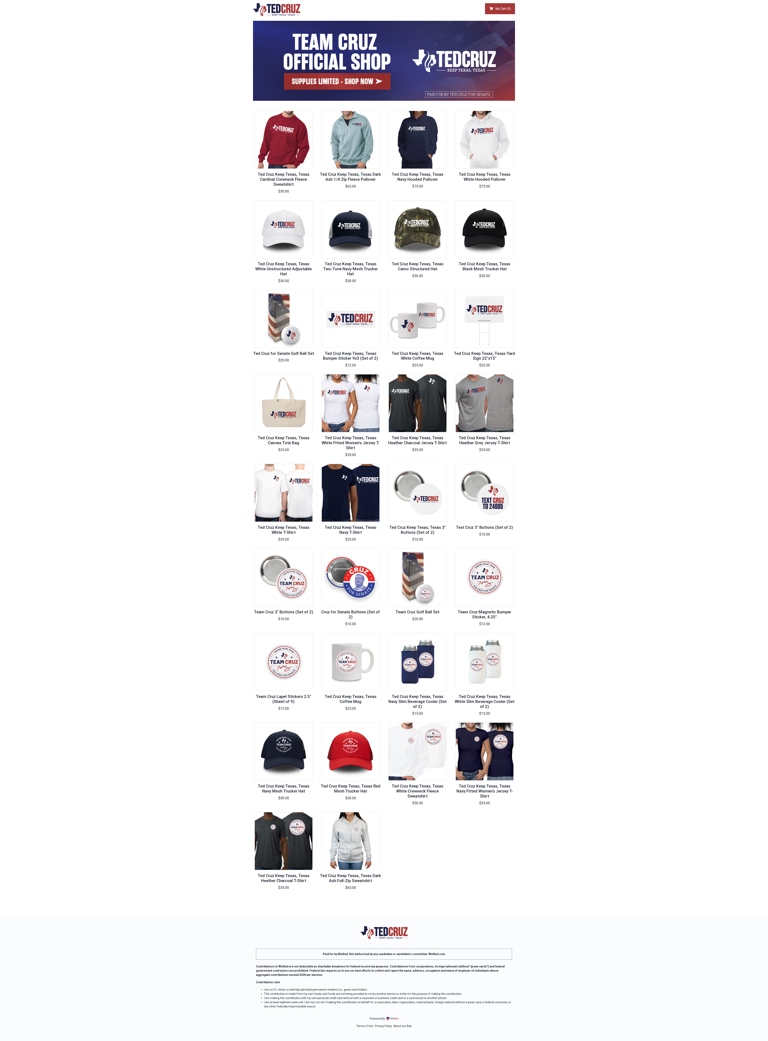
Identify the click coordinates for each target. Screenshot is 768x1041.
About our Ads (403, 1026)
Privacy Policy (383, 1026)
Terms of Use (364, 1026)
